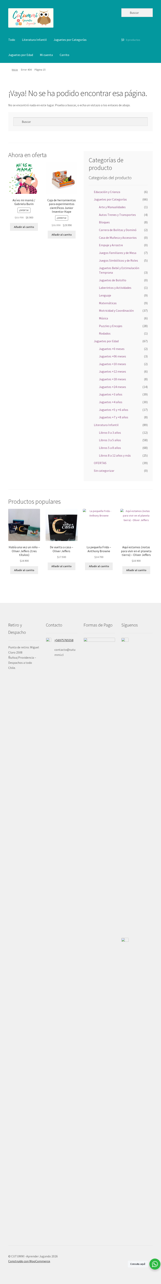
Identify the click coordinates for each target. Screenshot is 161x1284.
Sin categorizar (104, 471)
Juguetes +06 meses (112, 356)
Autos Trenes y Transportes (117, 215)
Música (103, 318)
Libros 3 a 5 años (110, 440)
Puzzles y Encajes (110, 326)
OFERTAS (100, 463)
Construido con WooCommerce (29, 1261)
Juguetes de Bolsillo (112, 280)
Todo (11, 40)
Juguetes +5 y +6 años (113, 410)
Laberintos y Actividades (115, 288)
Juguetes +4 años (110, 402)
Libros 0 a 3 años (110, 433)
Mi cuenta (46, 55)
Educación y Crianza (107, 192)
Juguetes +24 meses (112, 387)
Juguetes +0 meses (111, 349)
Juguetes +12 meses (112, 371)
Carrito (64, 55)
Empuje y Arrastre (111, 245)
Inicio (15, 69)
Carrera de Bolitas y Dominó (117, 230)
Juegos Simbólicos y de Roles (118, 260)
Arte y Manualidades (112, 207)
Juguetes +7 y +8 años (113, 417)
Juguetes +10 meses (112, 364)
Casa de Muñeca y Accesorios (118, 238)
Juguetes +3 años (110, 394)
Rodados (105, 333)
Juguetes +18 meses (112, 379)
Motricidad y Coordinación (116, 310)
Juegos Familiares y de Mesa (117, 253)
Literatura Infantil (34, 40)
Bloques (104, 222)
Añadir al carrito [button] (24, 227)
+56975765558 (63, 640)
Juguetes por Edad (20, 55)
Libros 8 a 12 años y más (115, 455)
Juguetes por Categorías (70, 40)
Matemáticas (108, 303)
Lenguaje (105, 295)
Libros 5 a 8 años (110, 448)
